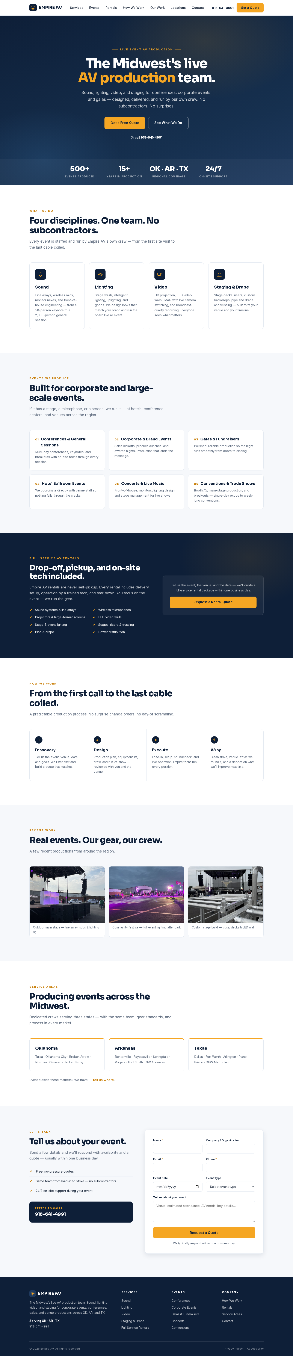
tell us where (103, 1080)
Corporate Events (184, 1307)
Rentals (111, 7)
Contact (198, 7)
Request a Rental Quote (213, 602)
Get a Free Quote (124, 123)
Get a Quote (250, 7)
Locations (178, 7)
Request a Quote (204, 1233)
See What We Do (168, 123)
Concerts (178, 1321)
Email (158, 1159)
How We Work (133, 7)
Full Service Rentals (135, 1327)
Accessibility (255, 1348)
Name (158, 1140)
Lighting (126, 1307)
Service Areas (232, 1314)
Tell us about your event (169, 1197)
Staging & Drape (133, 1321)
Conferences (181, 1300)
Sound (126, 1300)
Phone (211, 1159)
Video (125, 1314)
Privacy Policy (233, 1348)
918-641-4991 (223, 8)
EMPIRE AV (50, 7)
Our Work (157, 7)
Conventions (180, 1327)
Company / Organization (223, 1140)
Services (76, 7)
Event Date (160, 1178)
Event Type (213, 1178)
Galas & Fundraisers (185, 1314)
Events (94, 7)
